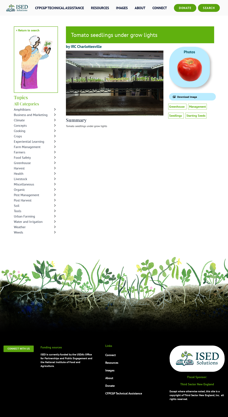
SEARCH (209, 8)
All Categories (26, 103)
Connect (159, 8)
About (140, 8)
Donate (185, 8)
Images (122, 8)
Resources (100, 8)
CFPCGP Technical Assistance (59, 8)
